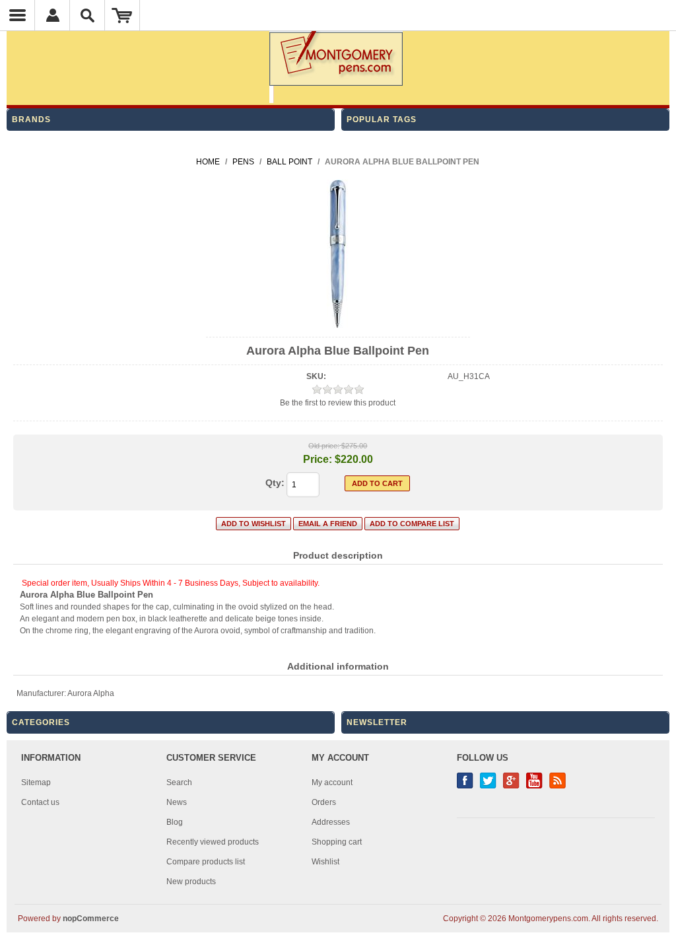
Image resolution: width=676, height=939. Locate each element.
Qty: (275, 482)
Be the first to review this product (337, 402)
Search (179, 782)
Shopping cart (337, 842)
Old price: (323, 446)
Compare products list (205, 861)
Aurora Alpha (90, 693)
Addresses (331, 822)
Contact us (40, 802)
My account (332, 782)
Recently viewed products (212, 842)
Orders (324, 802)
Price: (317, 459)
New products (191, 881)
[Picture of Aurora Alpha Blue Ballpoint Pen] (337, 325)
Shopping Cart (122, 15)
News (176, 802)
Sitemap (36, 782)
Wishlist (325, 861)
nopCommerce (91, 918)
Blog (174, 822)
